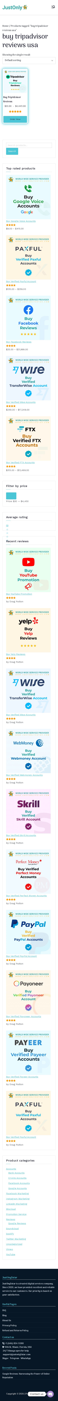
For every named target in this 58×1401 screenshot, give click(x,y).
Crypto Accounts (17, 1178)
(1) (7, 526)
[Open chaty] (50, 1394)
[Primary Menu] (53, 7)
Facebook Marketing (17, 1193)
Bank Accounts (16, 1173)
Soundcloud (12, 1228)
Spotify (10, 1233)
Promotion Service (16, 1214)
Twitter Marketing (16, 1239)
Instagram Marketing (18, 1198)
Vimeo (9, 1249)
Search (12, 151)
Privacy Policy (9, 1325)
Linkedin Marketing (16, 1204)
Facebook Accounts (19, 1183)
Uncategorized (14, 1244)
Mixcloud (11, 1209)
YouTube (10, 1254)
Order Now (15, 119)
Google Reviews (17, 1223)
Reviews (10, 1219)
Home (5, 26)
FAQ (4, 1310)
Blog (4, 1315)
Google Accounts (17, 1188)
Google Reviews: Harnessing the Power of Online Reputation (26, 1375)
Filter (11, 495)
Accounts (11, 1169)
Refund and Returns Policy (15, 1330)
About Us (6, 1320)
